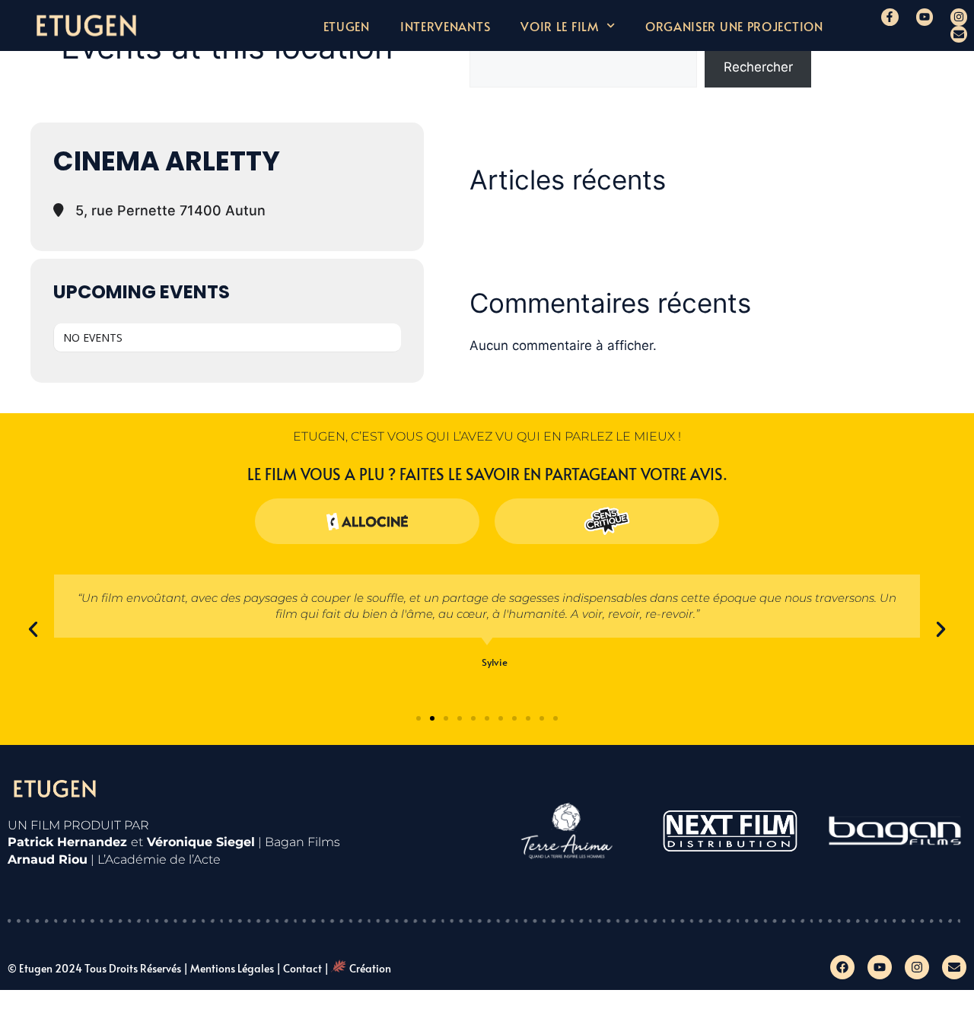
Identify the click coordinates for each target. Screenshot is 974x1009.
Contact (302, 968)
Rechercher (758, 67)
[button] (33, 629)
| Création (357, 968)
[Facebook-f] (889, 16)
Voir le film (559, 26)
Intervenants (445, 26)
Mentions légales (232, 968)
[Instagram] (958, 16)
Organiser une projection (734, 26)
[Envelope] (958, 34)
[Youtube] (924, 16)
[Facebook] (842, 967)
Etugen (346, 26)
